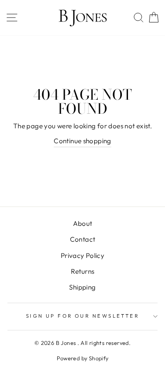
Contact (82, 239)
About (82, 223)
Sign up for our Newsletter (82, 316)
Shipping (82, 287)
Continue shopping (82, 141)
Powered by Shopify (83, 358)
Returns (83, 271)
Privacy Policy (82, 255)
